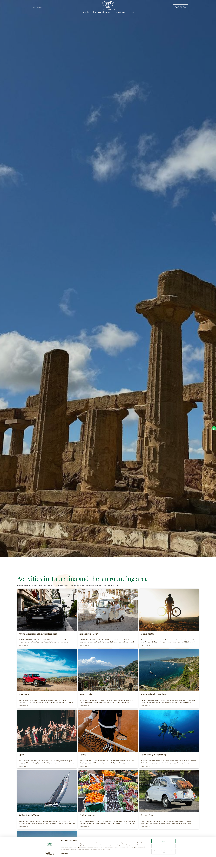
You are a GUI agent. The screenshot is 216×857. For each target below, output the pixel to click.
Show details (64, 853)
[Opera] (47, 731)
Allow (163, 841)
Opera (21, 754)
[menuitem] (85, 12)
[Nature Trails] (108, 670)
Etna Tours (24, 694)
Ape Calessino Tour (89, 633)
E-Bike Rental (147, 633)
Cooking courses (87, 815)
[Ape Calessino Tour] (108, 610)
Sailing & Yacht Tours (29, 815)
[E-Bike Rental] (169, 610)
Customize (162, 846)
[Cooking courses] (108, 791)
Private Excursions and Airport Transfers (38, 633)
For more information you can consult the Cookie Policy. (92, 849)
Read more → (23, 645)
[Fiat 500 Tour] (169, 791)
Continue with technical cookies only (163, 851)
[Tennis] (108, 731)
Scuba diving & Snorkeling (153, 754)
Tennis (83, 754)
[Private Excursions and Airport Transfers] (47, 610)
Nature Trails (86, 694)
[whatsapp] (214, 428)
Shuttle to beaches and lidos (154, 694)
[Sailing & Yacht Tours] (47, 791)
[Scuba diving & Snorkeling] (169, 731)
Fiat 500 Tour (147, 815)
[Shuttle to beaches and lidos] (169, 670)
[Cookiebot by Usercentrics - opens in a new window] (49, 853)
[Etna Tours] (47, 670)
